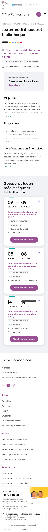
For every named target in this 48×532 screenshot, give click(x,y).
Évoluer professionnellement (15, 454)
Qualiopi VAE (32, 61)
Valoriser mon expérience (13, 444)
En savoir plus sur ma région (14, 459)
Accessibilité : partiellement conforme (19, 377)
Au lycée (6, 406)
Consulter (13, 85)
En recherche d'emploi (12, 420)
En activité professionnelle (14, 425)
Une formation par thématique (16, 483)
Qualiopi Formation (14, 61)
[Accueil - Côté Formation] (15, 14)
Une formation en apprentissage (16, 478)
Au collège (6, 401)
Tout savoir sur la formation (14, 439)
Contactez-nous (9, 372)
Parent (5, 411)
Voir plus (7, 116)
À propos (6, 368)
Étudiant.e (6, 416)
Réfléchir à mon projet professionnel (18, 449)
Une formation (8, 473)
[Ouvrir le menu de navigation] (45, 14)
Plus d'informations (23, 239)
